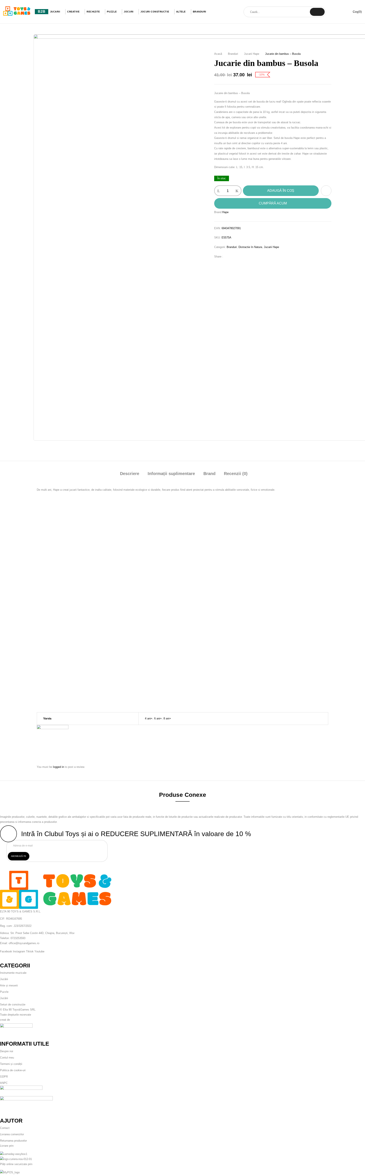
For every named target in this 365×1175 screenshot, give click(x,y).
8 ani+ (167, 718)
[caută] (317, 12)
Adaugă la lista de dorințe (326, 190)
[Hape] (52, 727)
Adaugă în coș (280, 190)
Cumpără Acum (273, 203)
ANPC (4, 1083)
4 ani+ (149, 718)
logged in (58, 766)
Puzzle (4, 991)
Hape (225, 212)
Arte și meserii (9, 985)
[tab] (129, 474)
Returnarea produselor (13, 1140)
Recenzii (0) (236, 473)
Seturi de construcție (12, 1004)
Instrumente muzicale (13, 972)
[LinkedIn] (241, 256)
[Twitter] (235, 256)
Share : (218, 256)
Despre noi (6, 1051)
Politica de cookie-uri (13, 1070)
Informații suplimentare (171, 473)
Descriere (129, 473)
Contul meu (7, 1057)
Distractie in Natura (250, 247)
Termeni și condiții (11, 1063)
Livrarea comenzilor (12, 1134)
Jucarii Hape (251, 53)
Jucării (4, 979)
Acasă (218, 53)
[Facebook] (228, 256)
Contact (5, 1128)
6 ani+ (158, 718)
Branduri (233, 53)
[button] (354, 12)
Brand (209, 473)
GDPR (4, 1076)
